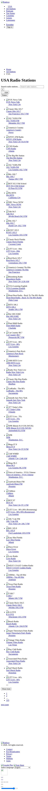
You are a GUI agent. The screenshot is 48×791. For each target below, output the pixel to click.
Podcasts (9, 11)
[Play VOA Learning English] (7, 293)
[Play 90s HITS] (7, 200)
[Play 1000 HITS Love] (7, 368)
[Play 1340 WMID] (7, 461)
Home (8, 69)
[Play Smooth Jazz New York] (7, 405)
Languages (10, 20)
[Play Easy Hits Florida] (7, 545)
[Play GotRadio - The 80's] (7, 396)
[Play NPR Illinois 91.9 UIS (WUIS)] (7, 433)
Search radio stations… (10, 87)
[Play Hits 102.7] (7, 228)
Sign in (9, 27)
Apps (8, 761)
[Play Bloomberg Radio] (7, 284)
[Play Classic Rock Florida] (7, 247)
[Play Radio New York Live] (7, 377)
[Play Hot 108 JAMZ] (7, 321)
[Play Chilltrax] (7, 498)
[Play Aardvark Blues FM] (7, 489)
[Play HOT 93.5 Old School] (7, 191)
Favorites (10, 24)
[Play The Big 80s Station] (7, 163)
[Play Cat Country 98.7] (7, 340)
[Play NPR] (7, 442)
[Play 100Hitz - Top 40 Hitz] (7, 582)
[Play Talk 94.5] (7, 219)
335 (7, 700)
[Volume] (2, 786)
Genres (9, 18)
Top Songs (10, 13)
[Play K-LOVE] (7, 619)
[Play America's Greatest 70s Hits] (7, 275)
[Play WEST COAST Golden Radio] (7, 573)
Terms (8, 756)
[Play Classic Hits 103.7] (7, 116)
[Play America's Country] (7, 135)
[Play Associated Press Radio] (7, 666)
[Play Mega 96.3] (7, 470)
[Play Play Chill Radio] (7, 657)
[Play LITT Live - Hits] (7, 256)
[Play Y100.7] (7, 601)
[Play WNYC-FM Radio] (7, 144)
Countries (10, 16)
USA (10, 6)
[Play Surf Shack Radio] (7, 675)
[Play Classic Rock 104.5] (7, 610)
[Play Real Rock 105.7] (7, 265)
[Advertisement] (24, 48)
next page (5, 705)
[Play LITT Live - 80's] (7, 349)
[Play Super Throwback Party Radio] (7, 638)
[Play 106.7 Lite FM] (7, 526)
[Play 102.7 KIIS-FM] (7, 172)
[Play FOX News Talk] (7, 107)
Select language (7, 767)
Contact (9, 749)
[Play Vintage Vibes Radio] (7, 647)
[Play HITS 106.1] (7, 312)
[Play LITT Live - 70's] (7, 424)
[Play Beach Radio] (7, 629)
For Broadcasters (13, 752)
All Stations (11, 9)
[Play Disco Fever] (7, 554)
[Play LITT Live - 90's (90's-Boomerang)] (7, 517)
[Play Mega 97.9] (7, 452)
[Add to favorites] (2, 784)
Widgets (9, 758)
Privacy (9, 754)
